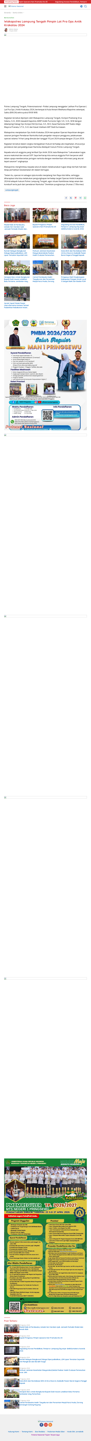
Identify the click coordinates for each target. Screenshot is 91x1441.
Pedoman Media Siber (56, 1432)
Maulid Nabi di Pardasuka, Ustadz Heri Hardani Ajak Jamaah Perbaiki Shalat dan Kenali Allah (15, 227)
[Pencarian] (85, 6)
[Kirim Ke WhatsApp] (85, 198)
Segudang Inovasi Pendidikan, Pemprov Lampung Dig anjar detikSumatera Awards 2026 (73, 227)
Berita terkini (9, 18)
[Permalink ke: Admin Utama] (6, 30)
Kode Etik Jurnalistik (75, 1432)
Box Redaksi (40, 1432)
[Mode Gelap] (81, 6)
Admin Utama (13, 29)
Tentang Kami (27, 1432)
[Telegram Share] (80, 198)
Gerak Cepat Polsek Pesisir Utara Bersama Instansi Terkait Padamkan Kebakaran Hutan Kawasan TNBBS (16, 305)
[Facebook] (41, 1425)
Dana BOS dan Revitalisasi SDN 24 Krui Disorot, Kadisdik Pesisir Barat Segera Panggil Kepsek (73, 253)
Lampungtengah (11, 190)
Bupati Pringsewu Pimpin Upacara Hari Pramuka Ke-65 (44, 226)
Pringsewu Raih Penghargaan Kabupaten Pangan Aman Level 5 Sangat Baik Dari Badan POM (73, 279)
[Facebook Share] (66, 198)
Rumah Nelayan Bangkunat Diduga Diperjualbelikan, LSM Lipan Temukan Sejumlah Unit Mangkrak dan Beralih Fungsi (15, 253)
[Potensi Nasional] (15, 6)
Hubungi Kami (13, 1432)
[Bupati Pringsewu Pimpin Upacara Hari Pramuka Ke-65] (45, 215)
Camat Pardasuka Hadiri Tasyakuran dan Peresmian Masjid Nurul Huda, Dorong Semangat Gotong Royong (44, 279)
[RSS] (50, 1425)
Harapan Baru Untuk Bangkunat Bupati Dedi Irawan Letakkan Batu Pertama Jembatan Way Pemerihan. (17, 279)
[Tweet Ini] (71, 198)
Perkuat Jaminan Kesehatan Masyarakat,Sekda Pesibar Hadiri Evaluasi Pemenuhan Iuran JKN (44, 253)
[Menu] (5, 6)
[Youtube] (46, 1425)
